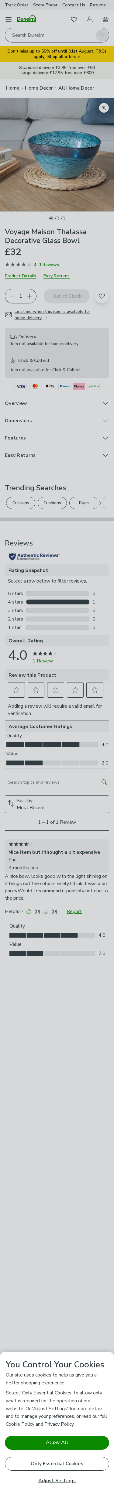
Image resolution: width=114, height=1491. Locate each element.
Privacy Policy (59, 1424)
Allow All (57, 1442)
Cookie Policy (20, 1424)
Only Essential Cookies (57, 1463)
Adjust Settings (57, 1481)
